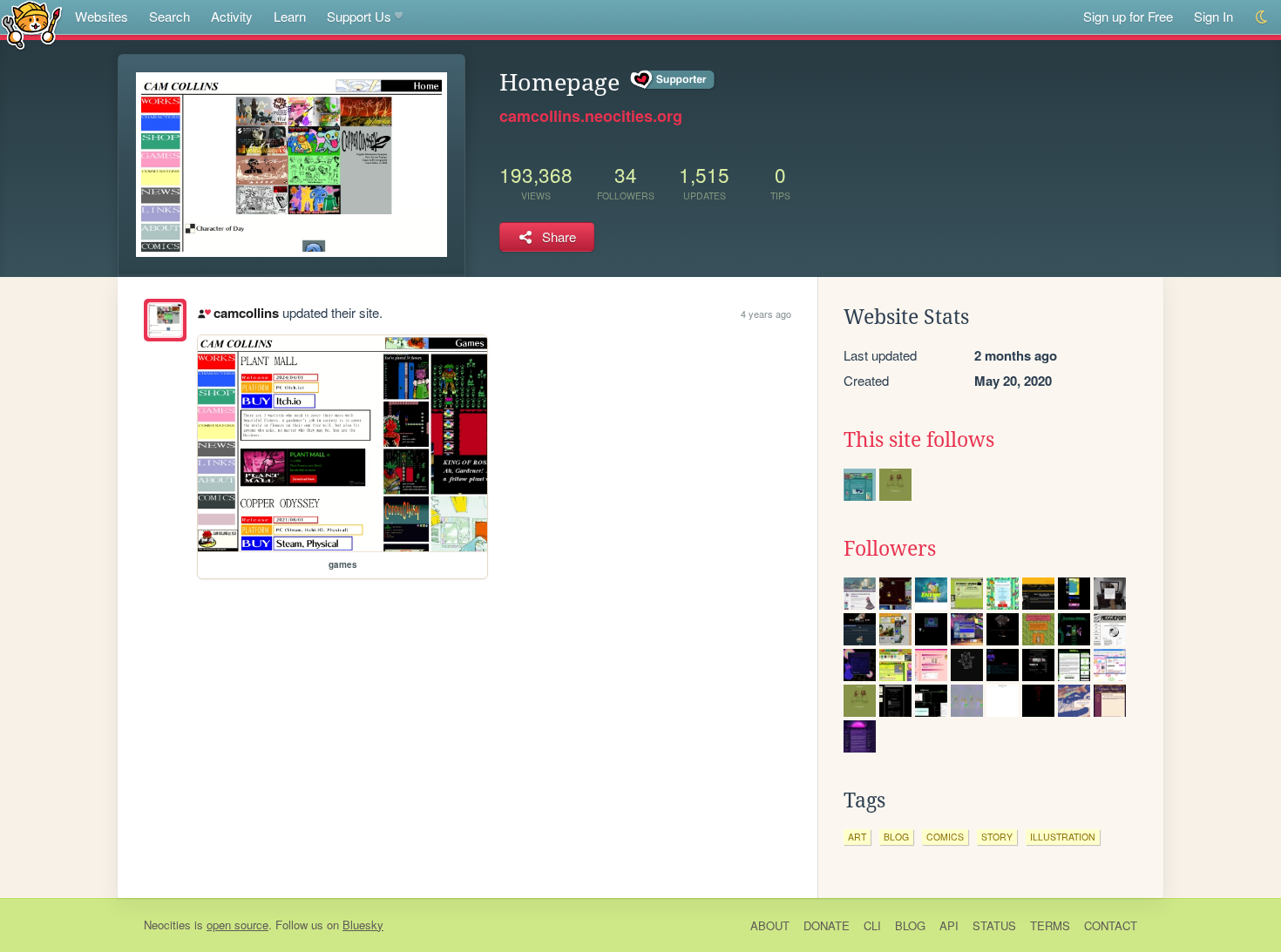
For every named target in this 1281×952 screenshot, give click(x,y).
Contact (1110, 925)
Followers (890, 548)
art (857, 836)
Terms (1050, 925)
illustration (1062, 836)
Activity (232, 16)
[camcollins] (165, 320)
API (949, 925)
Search (169, 16)
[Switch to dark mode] (1262, 17)
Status (994, 925)
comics (945, 836)
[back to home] (32, 24)
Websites (101, 16)
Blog (910, 925)
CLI (872, 925)
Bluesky (362, 924)
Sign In (1213, 16)
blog (896, 836)
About (770, 925)
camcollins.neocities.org (590, 116)
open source (237, 924)
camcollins (246, 312)
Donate (826, 925)
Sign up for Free (1128, 16)
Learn (290, 16)
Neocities (167, 924)
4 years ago (766, 314)
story (997, 836)
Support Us (359, 16)
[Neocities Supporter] (673, 80)
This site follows (919, 440)
